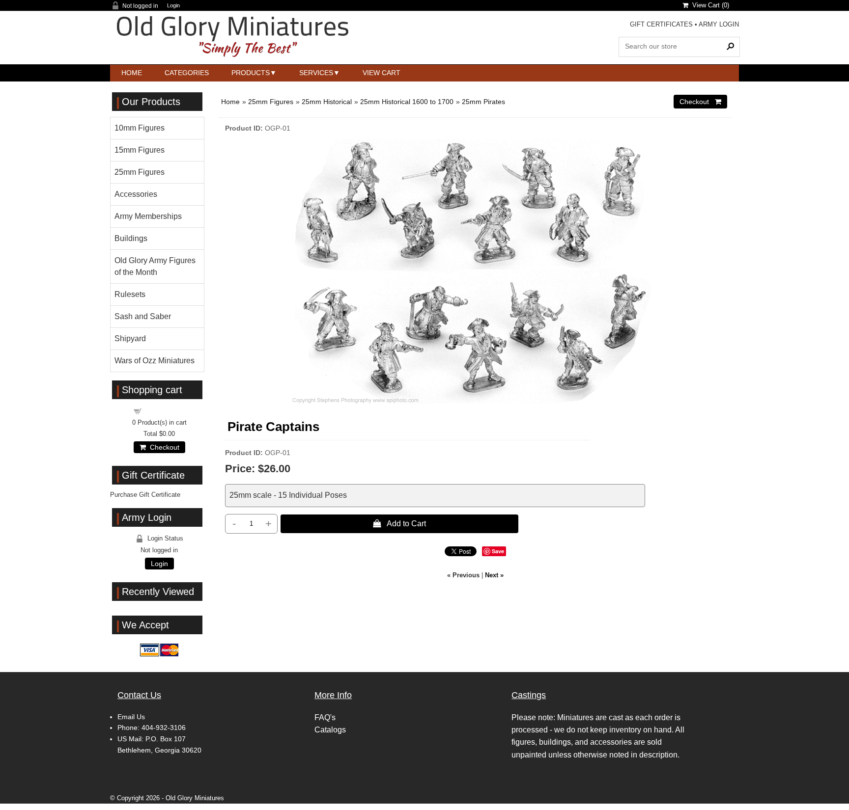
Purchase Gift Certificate (145, 494)
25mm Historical (327, 102)
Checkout (162, 447)
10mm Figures (139, 128)
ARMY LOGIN (719, 24)
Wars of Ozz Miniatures (154, 360)
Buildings (130, 238)
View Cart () (708, 5)
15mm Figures (139, 150)
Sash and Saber (142, 316)
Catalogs (330, 730)
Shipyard (130, 338)
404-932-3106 (164, 727)
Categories (187, 73)
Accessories (135, 194)
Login (173, 5)
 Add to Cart (399, 523)
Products (250, 73)
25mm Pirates (483, 102)
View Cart (381, 73)
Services (316, 73)
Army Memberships (148, 216)
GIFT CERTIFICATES (661, 24)
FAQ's (325, 717)
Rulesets (129, 294)
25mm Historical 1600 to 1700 (406, 102)
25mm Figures (270, 102)
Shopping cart (165, 410)
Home (131, 73)
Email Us (131, 717)
